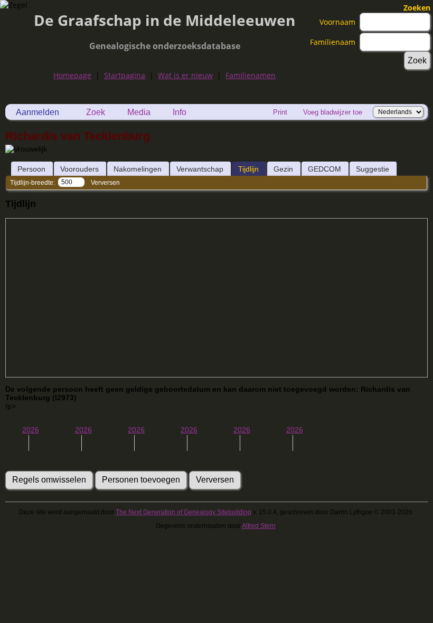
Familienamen (250, 75)
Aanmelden (37, 112)
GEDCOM (324, 169)
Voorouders (79, 169)
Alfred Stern (259, 526)
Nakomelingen (138, 169)
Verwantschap (199, 169)
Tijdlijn (248, 169)
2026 (30, 430)
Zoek (95, 112)
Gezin (283, 169)
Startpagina (124, 75)
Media (138, 112)
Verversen (105, 182)
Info (179, 112)
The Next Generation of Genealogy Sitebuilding (183, 512)
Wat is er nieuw (185, 75)
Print (280, 112)
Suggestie (372, 169)
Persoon (31, 169)
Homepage (72, 75)
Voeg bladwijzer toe (332, 112)
